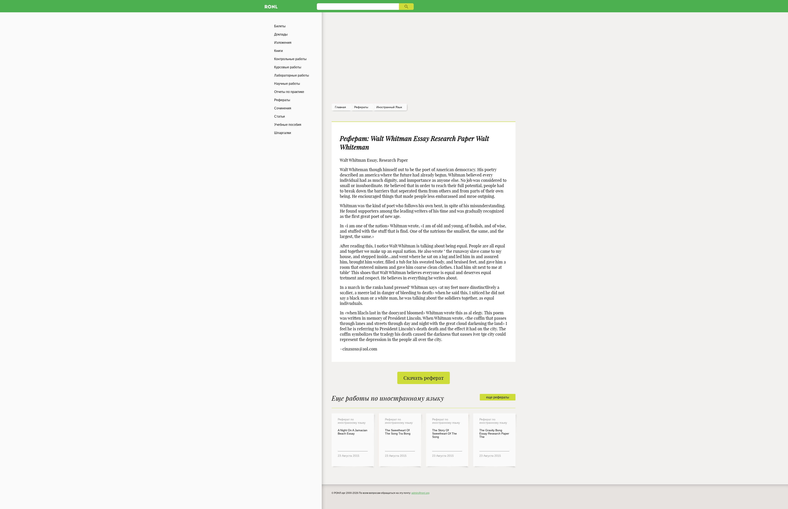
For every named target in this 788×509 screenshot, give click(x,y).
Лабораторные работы (291, 75)
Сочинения (282, 108)
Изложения (282, 42)
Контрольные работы (290, 59)
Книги (278, 51)
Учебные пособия (287, 124)
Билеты (280, 26)
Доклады (281, 34)
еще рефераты (497, 397)
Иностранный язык (389, 107)
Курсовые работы (287, 67)
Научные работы (287, 83)
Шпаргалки (282, 133)
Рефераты (282, 100)
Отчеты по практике (289, 92)
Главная (340, 107)
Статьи (279, 116)
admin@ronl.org (420, 493)
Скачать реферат (423, 378)
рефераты (361, 107)
